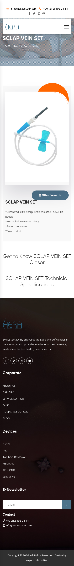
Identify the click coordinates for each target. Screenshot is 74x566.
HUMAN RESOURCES (15, 411)
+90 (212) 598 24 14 (55, 8)
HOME (6, 46)
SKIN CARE (9, 470)
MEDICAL (8, 463)
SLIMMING (9, 476)
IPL (5, 450)
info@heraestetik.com (23, 8)
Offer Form (49, 195)
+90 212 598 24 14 (17, 520)
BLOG (6, 418)
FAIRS (6, 405)
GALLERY (8, 392)
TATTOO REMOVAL (14, 457)
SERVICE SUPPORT (14, 398)
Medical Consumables (27, 46)
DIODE (7, 444)
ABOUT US (9, 385)
